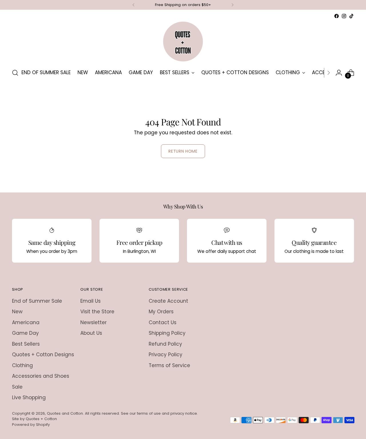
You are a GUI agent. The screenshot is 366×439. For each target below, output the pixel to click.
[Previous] (133, 5)
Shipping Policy (167, 333)
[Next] (232, 5)
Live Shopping (29, 397)
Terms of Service (169, 365)
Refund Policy (165, 343)
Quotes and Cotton (65, 413)
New (17, 311)
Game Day (25, 333)
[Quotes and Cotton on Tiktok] (351, 16)
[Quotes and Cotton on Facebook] (336, 16)
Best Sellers (26, 343)
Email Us (90, 301)
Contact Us (162, 322)
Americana (25, 322)
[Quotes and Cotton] (183, 41)
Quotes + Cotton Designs (43, 354)
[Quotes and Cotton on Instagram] (344, 16)
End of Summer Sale (37, 301)
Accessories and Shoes (40, 376)
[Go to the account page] (339, 72)
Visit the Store (97, 311)
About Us (91, 333)
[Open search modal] (15, 72)
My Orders (161, 311)
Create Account (168, 301)
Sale (17, 386)
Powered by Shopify (31, 424)
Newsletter (93, 322)
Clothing (22, 365)
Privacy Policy (165, 354)
